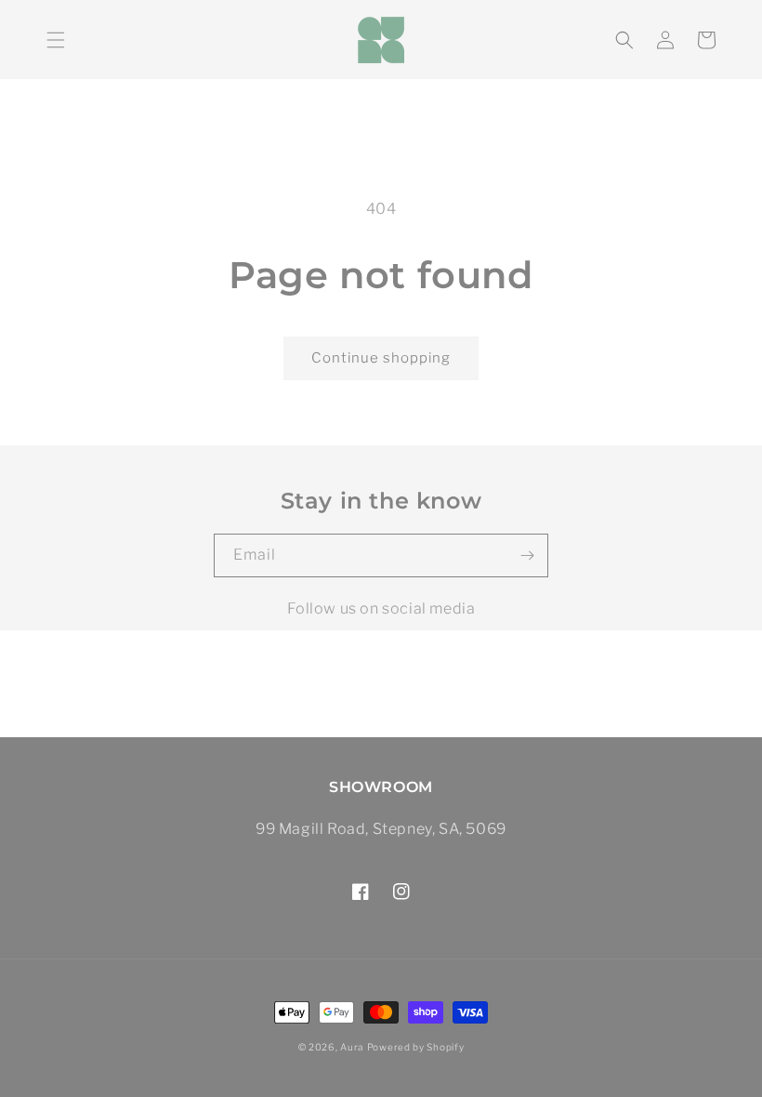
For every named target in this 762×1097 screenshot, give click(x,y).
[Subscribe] (526, 555)
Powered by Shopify (416, 1046)
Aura (351, 1046)
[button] (55, 40)
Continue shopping (381, 358)
